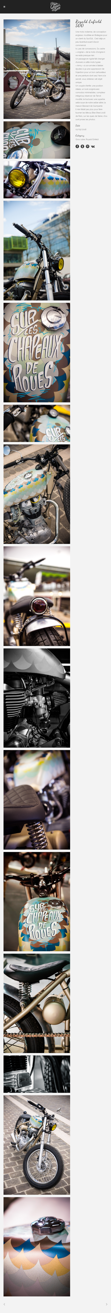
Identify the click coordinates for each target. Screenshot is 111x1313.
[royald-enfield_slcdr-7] (37, 250)
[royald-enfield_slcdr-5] (37, 1246)
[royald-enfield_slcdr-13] (37, 423)
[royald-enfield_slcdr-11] (37, 179)
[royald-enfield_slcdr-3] (37, 1003)
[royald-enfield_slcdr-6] (37, 698)
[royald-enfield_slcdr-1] (37, 800)
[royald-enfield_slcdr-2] (37, 901)
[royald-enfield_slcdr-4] (37, 1074)
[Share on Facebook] (77, 146)
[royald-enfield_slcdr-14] (37, 596)
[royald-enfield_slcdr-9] (37, 140)
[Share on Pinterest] (87, 146)
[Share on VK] (93, 146)
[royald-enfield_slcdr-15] (37, 494)
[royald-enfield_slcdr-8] (37, 1145)
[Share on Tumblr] (82, 146)
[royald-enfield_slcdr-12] (37, 352)
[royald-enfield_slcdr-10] (37, 69)
